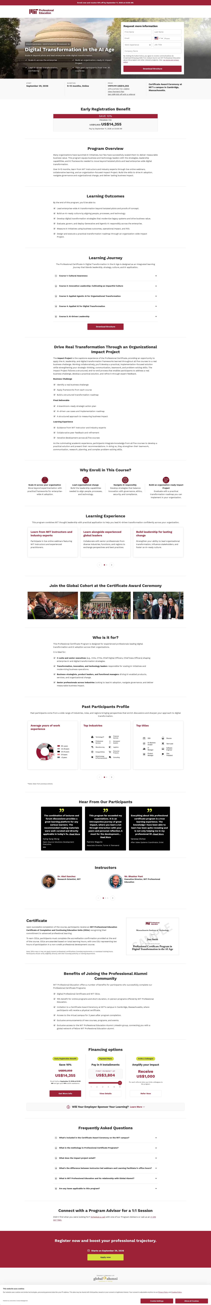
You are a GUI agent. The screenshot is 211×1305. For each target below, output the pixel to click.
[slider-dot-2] (106, 565)
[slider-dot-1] (104, 565)
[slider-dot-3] (107, 898)
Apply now (105, 1257)
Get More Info (65, 1093)
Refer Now (146, 1093)
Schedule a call (98, 1217)
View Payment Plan (116, 92)
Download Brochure (152, 69)
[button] (105, 276)
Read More (75, 834)
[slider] (106, 1083)
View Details (106, 1093)
